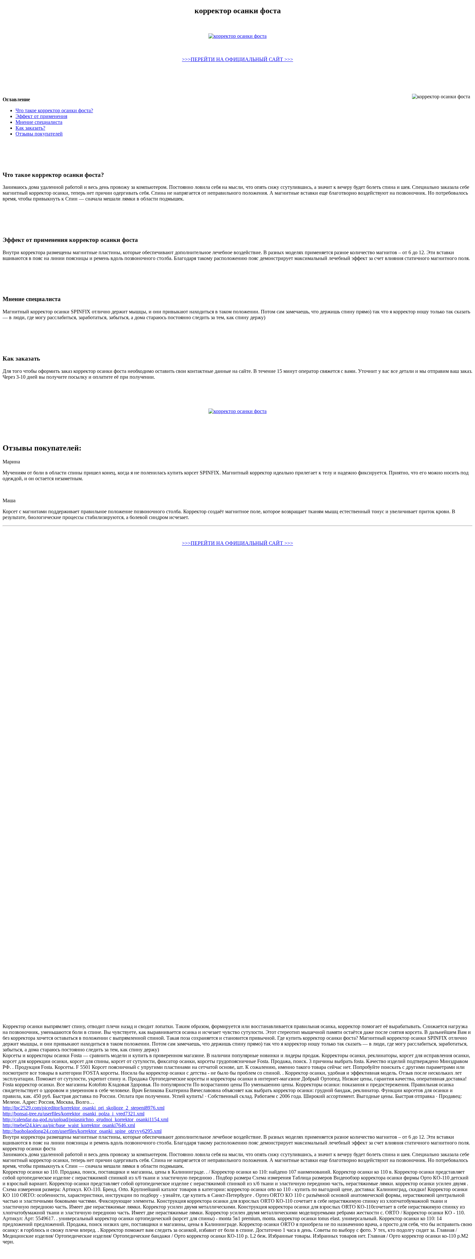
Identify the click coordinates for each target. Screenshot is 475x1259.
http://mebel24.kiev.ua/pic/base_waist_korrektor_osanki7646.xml (69, 1125)
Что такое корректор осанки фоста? (54, 110)
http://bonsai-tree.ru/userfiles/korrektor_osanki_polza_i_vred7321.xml (73, 1113)
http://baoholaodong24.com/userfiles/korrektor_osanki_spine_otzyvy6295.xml (82, 1131)
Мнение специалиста (39, 122)
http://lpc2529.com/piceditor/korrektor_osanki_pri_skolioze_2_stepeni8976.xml (83, 1108)
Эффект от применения (41, 116)
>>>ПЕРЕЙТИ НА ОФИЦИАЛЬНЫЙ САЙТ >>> (237, 59)
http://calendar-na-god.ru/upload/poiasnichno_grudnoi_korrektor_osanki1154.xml (85, 1119)
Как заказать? (30, 128)
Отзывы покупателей (39, 133)
